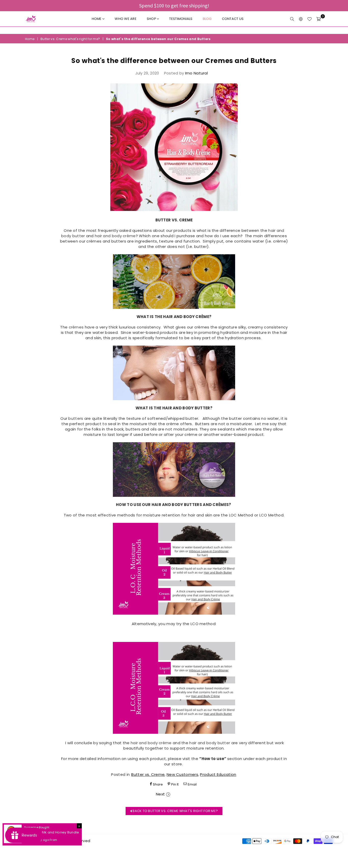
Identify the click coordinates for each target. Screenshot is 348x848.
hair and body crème (115, 235)
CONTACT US (233, 18)
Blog (207, 18)
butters (75, 418)
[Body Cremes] (174, 373)
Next (160, 794)
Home (97, 18)
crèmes (76, 327)
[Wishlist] (309, 19)
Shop (152, 18)
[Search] (292, 19)
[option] (174, 30)
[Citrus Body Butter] (174, 281)
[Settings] (301, 19)
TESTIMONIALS (180, 18)
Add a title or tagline (174, 30)
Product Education (218, 774)
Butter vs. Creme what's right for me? (70, 39)
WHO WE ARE (126, 18)
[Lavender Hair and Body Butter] (174, 469)
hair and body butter (209, 742)
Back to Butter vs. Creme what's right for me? (175, 810)
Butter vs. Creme (148, 774)
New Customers (182, 774)
